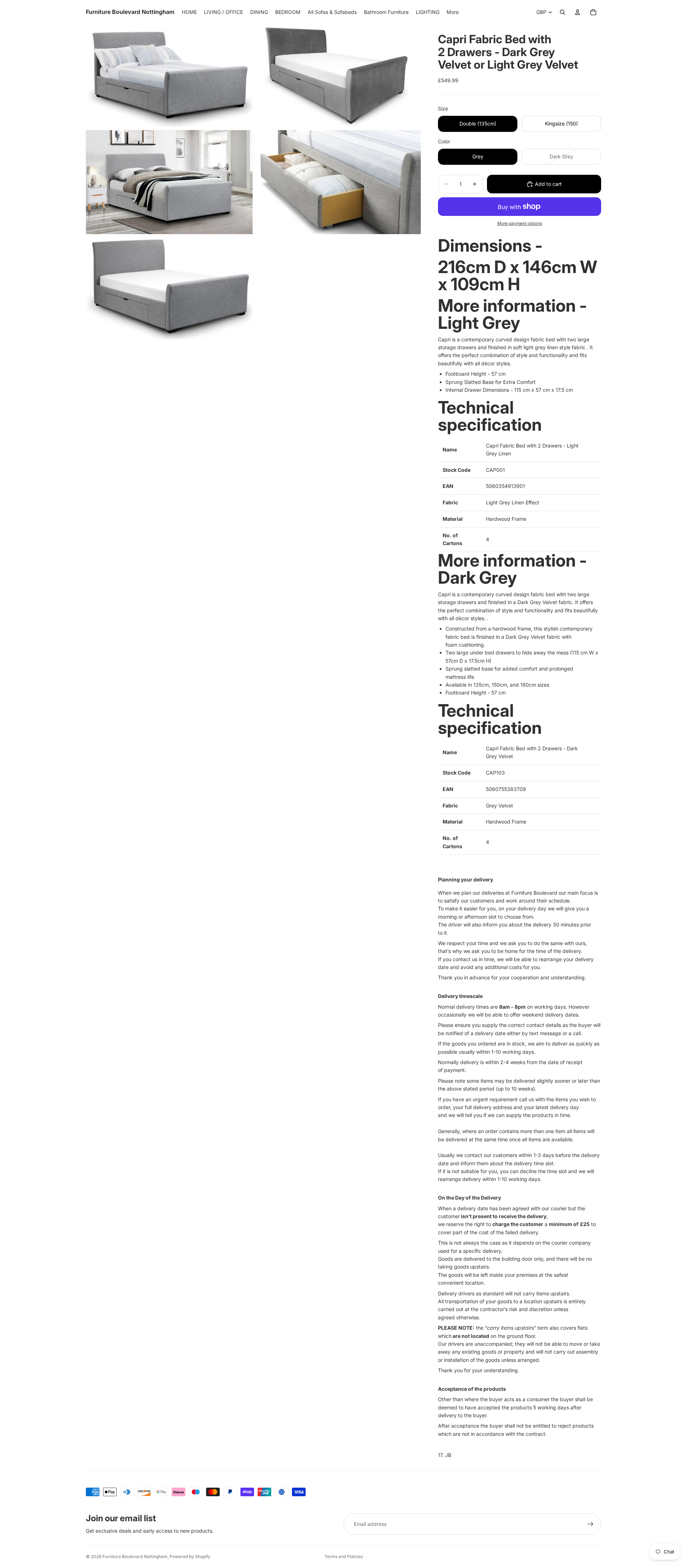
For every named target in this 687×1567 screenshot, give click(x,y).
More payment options (519, 223)
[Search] (562, 12)
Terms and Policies (344, 1556)
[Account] (577, 12)
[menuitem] (452, 12)
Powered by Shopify (190, 1556)
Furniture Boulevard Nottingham (134, 1556)
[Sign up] (590, 1524)
